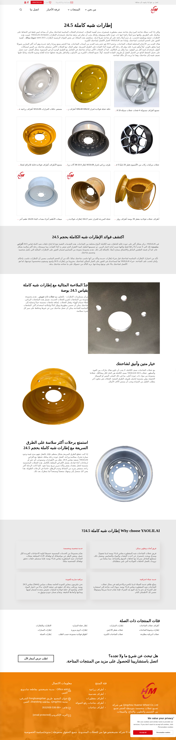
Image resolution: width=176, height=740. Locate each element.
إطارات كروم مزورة (79, 630)
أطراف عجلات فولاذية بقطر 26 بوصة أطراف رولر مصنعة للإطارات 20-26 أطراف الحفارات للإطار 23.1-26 (114, 219)
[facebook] (28, 2)
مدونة (47, 732)
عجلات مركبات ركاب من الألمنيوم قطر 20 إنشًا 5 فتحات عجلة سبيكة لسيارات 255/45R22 (121, 165)
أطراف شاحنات (96, 707)
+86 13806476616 (37, 2)
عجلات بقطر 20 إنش (115, 630)
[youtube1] (25, 2)
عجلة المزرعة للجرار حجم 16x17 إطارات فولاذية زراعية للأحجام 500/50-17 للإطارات (75, 219)
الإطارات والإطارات (43, 626)
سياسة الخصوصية (34, 732)
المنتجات (75, 9)
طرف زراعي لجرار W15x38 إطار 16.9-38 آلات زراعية (88, 165)
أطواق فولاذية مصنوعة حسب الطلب (72, 634)
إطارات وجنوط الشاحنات (149, 630)
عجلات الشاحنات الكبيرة (113, 634)
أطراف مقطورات (95, 698)
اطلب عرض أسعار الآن (36, 658)
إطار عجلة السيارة (80, 626)
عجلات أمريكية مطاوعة (149, 634)
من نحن (91, 9)
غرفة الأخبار (53, 9)
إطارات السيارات (116, 626)
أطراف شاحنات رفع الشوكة (90, 703)
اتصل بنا (34, 9)
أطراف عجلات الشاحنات (149, 626)
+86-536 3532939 (52, 707)
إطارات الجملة (45, 634)
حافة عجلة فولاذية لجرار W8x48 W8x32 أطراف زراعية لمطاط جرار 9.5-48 (78, 109)
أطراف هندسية (96, 694)
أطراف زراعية (96, 689)
